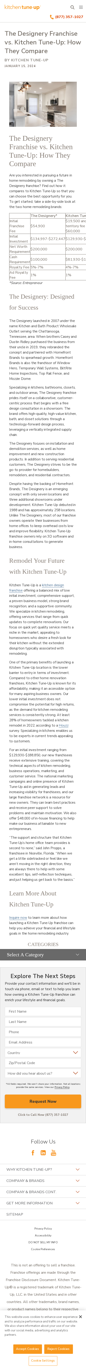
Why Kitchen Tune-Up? (29, 1169)
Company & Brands (25, 1180)
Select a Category (25, 954)
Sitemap (14, 1214)
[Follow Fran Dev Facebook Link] (32, 1153)
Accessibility (43, 1235)
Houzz (63, 725)
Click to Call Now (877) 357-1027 (43, 1115)
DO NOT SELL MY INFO (43, 1242)
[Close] (80, 1317)
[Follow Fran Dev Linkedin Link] (43, 1153)
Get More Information (29, 1203)
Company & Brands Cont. (31, 1192)
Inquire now (18, 917)
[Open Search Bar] (72, 7)
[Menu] (81, 7)
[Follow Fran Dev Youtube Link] (53, 1153)
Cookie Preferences (43, 1249)
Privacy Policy (62, 1087)
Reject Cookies (58, 1349)
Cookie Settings (43, 1361)
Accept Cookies (27, 1349)
